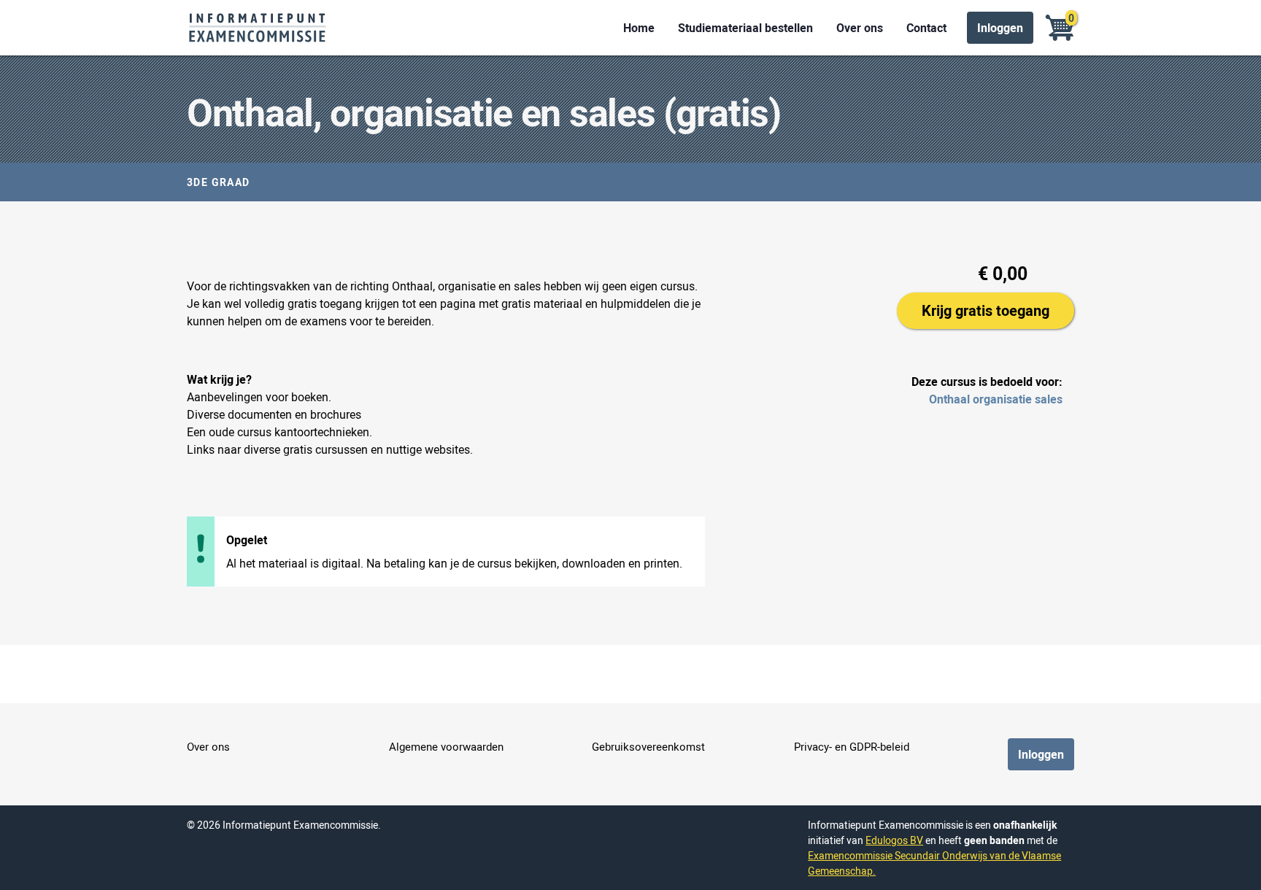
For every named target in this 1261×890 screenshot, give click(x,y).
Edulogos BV (894, 840)
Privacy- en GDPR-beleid (851, 746)
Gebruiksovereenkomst (648, 746)
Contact (926, 28)
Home (639, 28)
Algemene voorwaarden (446, 746)
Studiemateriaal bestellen (745, 28)
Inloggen (1000, 28)
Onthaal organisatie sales (996, 399)
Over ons (859, 28)
